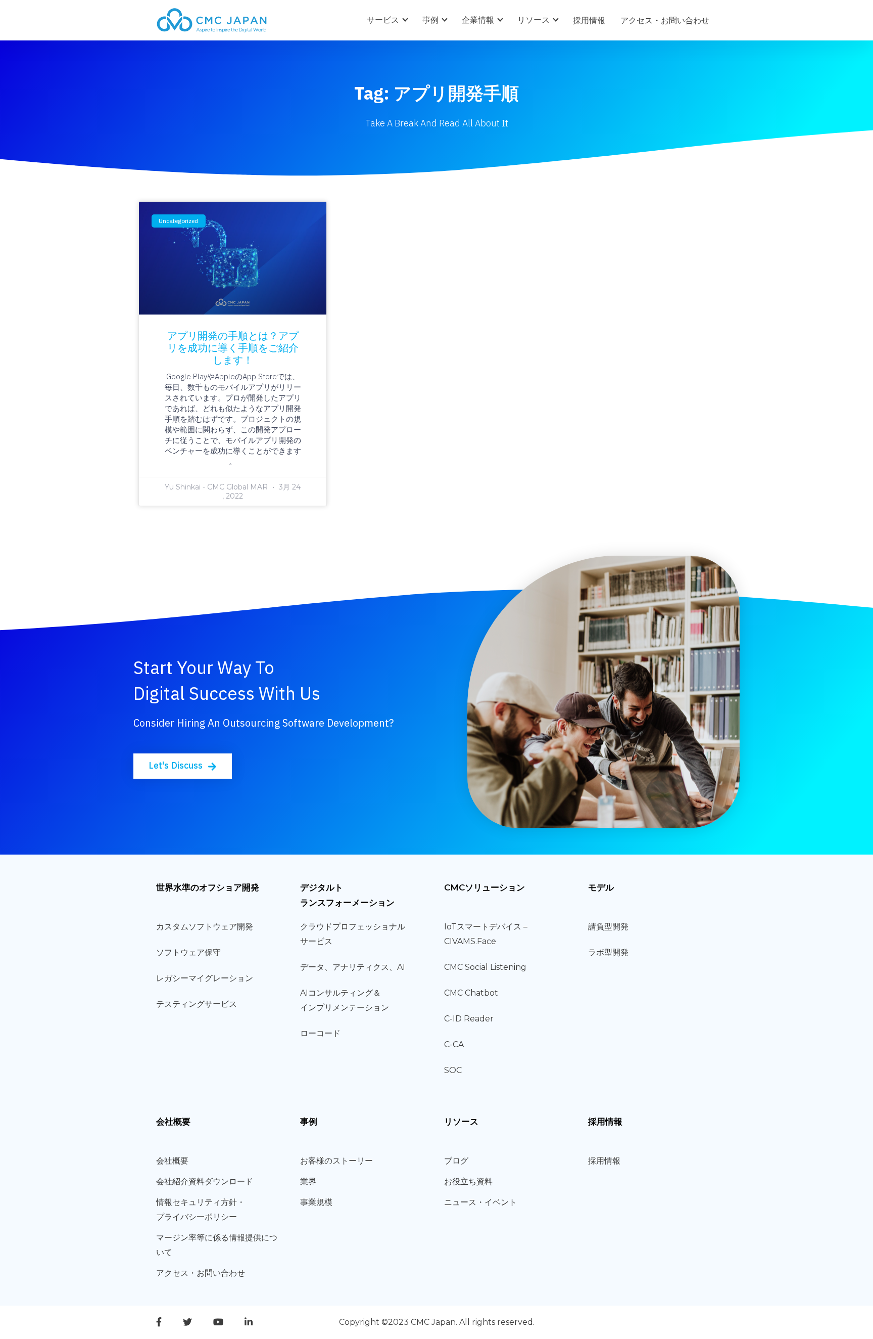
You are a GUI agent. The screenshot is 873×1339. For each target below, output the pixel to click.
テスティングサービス (196, 1004)
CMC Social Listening (485, 967)
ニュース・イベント (480, 1202)
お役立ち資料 (468, 1181)
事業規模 (316, 1202)
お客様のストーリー (336, 1161)
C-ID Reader (469, 1018)
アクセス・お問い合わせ (664, 20)
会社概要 (172, 1161)
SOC (453, 1070)
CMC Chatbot (471, 993)
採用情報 (589, 20)
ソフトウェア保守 (188, 952)
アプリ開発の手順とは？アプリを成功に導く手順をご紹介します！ (233, 348)
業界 (308, 1181)
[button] (182, 765)
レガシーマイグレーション (204, 978)
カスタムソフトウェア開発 (204, 926)
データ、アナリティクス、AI (352, 967)
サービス (383, 20)
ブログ (456, 1161)
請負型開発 (608, 926)
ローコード (320, 1033)
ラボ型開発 (608, 952)
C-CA (454, 1044)
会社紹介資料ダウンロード (204, 1181)
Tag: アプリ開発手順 (436, 93)
